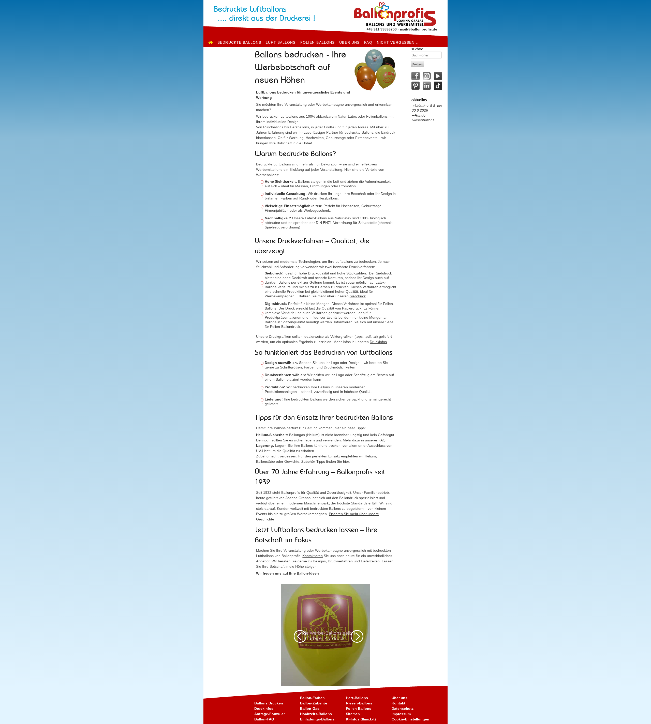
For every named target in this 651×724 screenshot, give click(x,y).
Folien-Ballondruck (285, 327)
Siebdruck (358, 296)
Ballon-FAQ (264, 719)
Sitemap (353, 714)
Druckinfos (378, 342)
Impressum (401, 714)
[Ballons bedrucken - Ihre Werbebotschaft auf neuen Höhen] (210, 42)
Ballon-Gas (309, 708)
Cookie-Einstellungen (410, 719)
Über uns (349, 42)
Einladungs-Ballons (317, 719)
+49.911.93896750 (381, 29)
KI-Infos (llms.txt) (361, 719)
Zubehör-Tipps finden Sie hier (325, 461)
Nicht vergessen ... (398, 42)
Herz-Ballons (357, 698)
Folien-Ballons (317, 42)
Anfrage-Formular (269, 714)
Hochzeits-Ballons (316, 714)
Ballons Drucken (268, 703)
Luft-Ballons (280, 42)
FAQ (368, 42)
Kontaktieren (312, 556)
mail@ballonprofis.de (418, 29)
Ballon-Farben (312, 698)
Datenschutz (402, 708)
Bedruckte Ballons (239, 42)
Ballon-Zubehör (313, 703)
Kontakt (398, 703)
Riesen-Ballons (359, 703)
